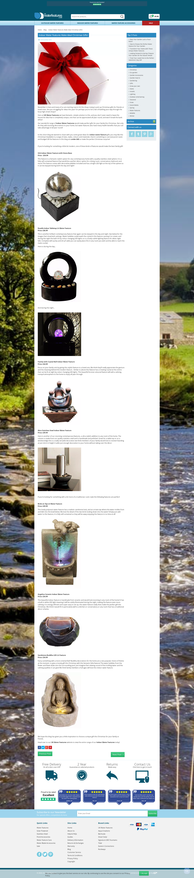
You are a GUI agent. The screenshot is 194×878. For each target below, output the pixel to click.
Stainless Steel (42, 834)
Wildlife (132, 113)
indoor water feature (98, 135)
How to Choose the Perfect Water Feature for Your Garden (140, 45)
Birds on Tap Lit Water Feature (50, 504)
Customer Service (74, 852)
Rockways (102, 849)
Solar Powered (42, 831)
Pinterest (50, 854)
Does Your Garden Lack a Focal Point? (140, 40)
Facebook (39, 854)
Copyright (71, 861)
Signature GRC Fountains (107, 840)
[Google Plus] (151, 134)
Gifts (131, 83)
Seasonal (133, 100)
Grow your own (135, 86)
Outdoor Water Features (52, 23)
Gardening (133, 81)
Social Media (134, 105)
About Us (71, 831)
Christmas (133, 70)
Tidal (100, 843)
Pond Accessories (43, 837)
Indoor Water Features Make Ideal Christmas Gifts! (65, 30)
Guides (70, 837)
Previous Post (45, 754)
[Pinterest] (144, 134)
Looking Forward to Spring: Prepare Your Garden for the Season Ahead (141, 54)
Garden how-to (135, 78)
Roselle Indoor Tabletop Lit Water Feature (54, 228)
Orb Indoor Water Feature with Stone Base (55, 153)
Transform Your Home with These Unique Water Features (141, 50)
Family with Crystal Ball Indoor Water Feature (56, 362)
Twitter (44, 854)
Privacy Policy (72, 858)
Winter (132, 116)
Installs (132, 91)
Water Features (135, 110)
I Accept (144, 873)
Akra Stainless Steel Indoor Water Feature (54, 430)
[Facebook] (132, 134)
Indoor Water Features (87, 23)
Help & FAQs (72, 834)
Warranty (71, 846)
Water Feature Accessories (123, 23)
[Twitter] (138, 134)
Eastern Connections (106, 846)
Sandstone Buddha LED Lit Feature (52, 655)
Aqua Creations (104, 831)
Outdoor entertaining (137, 97)
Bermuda (101, 834)
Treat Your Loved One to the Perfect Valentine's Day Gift (141, 59)
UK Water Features (51, 115)
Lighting (132, 94)
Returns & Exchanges (75, 843)
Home (40, 30)
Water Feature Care (44, 840)
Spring (132, 108)
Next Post (116, 754)
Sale (151, 23)
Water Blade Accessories (46, 843)
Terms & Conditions (74, 855)
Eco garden (133, 72)
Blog (45, 30)
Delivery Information (75, 840)
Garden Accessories (136, 75)
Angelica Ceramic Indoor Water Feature (53, 594)
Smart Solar (102, 837)
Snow (131, 102)
